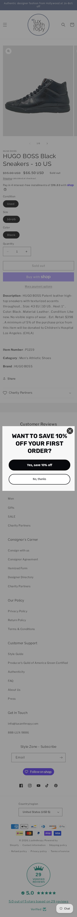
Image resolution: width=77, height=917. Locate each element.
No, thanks (39, 479)
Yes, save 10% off (39, 465)
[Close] (70, 431)
